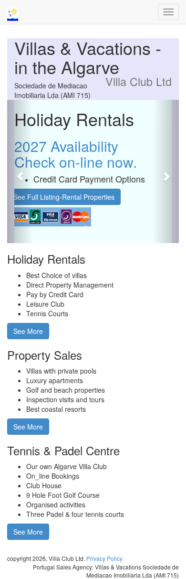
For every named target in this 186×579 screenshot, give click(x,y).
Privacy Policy (104, 558)
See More (28, 331)
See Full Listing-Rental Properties (63, 197)
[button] (20, 171)
